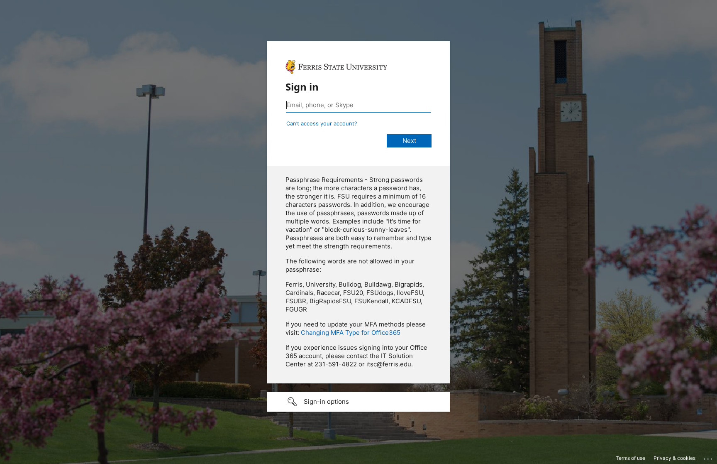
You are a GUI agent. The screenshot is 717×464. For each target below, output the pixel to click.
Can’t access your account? (321, 123)
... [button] (709, 457)
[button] (358, 402)
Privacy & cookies (674, 458)
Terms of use (630, 458)
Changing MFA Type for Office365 (350, 332)
